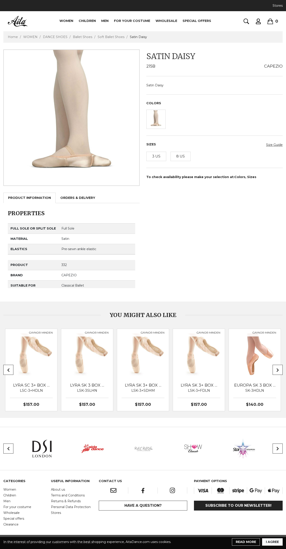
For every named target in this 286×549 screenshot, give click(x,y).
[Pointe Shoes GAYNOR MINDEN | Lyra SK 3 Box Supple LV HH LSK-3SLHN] (87, 354)
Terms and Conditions (68, 495)
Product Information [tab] (29, 198)
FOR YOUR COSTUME (132, 21)
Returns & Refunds (66, 501)
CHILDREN (87, 21)
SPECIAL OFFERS (197, 21)
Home (13, 37)
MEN (105, 21)
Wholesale (11, 513)
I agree (272, 542)
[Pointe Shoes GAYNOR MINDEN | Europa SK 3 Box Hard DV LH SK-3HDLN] (254, 354)
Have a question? (143, 505)
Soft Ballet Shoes (111, 37)
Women (9, 489)
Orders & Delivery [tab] (77, 198)
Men (7, 501)
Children (9, 495)
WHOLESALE (166, 21)
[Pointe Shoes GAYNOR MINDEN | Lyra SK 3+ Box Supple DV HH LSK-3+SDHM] (143, 354)
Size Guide (274, 145)
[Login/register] (258, 21)
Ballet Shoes (82, 37)
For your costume (17, 507)
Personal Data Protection (71, 507)
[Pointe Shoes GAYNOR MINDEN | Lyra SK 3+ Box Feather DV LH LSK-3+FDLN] (198, 354)
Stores (278, 6)
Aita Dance (18, 21)
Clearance (11, 524)
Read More (246, 542)
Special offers (13, 519)
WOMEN (66, 21)
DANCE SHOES (55, 37)
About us (58, 489)
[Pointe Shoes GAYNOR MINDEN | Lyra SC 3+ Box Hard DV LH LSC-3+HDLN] (31, 354)
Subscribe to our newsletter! (238, 505)
